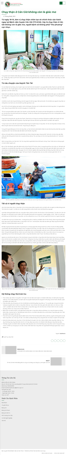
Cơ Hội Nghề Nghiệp (7, 418)
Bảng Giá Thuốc (6, 410)
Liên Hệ (4, 420)
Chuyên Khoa (5, 405)
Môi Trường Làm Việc (7, 415)
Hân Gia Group (41, 450)
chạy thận (53, 106)
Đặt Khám (4, 402)
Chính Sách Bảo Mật (59, 453)
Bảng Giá (4, 407)
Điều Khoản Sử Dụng (47, 453)
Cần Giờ (27, 75)
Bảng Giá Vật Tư (6, 413)
